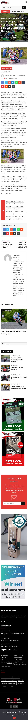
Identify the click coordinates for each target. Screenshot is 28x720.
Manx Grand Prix (18, 657)
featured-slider (20, 201)
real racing (23, 211)
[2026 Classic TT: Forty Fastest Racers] (5, 368)
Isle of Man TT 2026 (19, 662)
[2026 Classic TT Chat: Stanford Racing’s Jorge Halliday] (5, 358)
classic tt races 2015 (10, 201)
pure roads (17, 211)
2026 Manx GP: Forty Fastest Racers (10, 646)
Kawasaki (8, 206)
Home (3, 34)
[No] (26, 714)
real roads (8, 216)
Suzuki (21, 219)
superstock (15, 219)
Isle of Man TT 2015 (19, 655)
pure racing (8, 208)
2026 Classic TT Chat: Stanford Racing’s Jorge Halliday (17, 359)
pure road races (16, 208)
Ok (14, 717)
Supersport (8, 219)
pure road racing (9, 211)
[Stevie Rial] (14, 75)
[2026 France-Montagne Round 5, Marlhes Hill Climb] (5, 387)
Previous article (6, 241)
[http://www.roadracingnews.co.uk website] (13, 75)
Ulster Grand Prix (12, 34)
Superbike (21, 216)
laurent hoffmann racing (17, 206)
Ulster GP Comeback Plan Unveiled (11, 331)
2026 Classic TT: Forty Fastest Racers (10, 640)
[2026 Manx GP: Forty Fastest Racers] (5, 377)
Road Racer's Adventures (20, 664)
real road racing (18, 214)
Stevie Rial (16, 255)
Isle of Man (4, 657)
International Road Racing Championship (15, 203)
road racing (14, 216)
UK (6, 34)
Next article (23, 241)
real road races (9, 214)
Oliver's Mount (4, 655)
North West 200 (18, 659)
